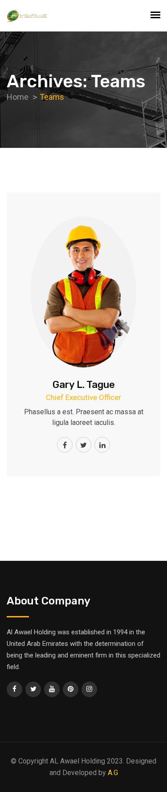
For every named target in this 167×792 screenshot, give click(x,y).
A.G (113, 772)
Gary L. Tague (84, 385)
